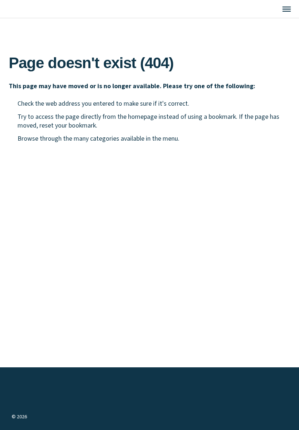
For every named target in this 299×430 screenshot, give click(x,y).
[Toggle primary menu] (286, 9)
